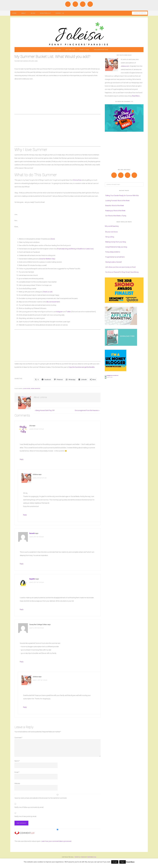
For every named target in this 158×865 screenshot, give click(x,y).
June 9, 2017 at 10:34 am (36, 537)
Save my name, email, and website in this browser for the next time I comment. (41, 798)
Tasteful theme (80, 857)
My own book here (53, 302)
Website (17, 783)
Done (52, 239)
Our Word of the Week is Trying (115, 216)
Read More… (136, 96)
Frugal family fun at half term (115, 257)
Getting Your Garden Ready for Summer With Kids (122, 195)
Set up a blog (109, 237)
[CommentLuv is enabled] (25, 833)
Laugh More (27, 388)
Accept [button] (115, 862)
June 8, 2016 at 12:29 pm (36, 429)
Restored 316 (91, 857)
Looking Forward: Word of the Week (117, 200)
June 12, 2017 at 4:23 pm (36, 628)
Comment (18, 737)
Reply (21, 459)
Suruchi (32, 533)
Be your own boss (111, 232)
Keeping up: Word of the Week (115, 210)
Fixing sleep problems (112, 252)
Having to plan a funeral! (113, 262)
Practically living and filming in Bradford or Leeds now (75, 249)
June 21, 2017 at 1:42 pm (40, 680)
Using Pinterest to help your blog (116, 247)
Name (17, 761)
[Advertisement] (57, 98)
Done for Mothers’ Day (47, 259)
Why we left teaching (112, 226)
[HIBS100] (108, 377)
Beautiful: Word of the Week (114, 205)
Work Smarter (35, 388)
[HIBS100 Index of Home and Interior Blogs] (114, 375)
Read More (130, 862)
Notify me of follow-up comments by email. (29, 807)
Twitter (68, 312)
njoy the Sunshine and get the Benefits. (82, 367)
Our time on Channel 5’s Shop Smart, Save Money (122, 272)
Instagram (59, 312)
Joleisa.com (125, 66)
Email (17, 772)
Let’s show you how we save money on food (120, 267)
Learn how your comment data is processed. (56, 841)
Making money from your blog (115, 242)
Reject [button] (122, 862)
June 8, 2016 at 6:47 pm (40, 478)
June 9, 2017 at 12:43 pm (36, 582)
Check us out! (47, 292)
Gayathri (32, 579)
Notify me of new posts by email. (26, 816)
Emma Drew (77, 180)
